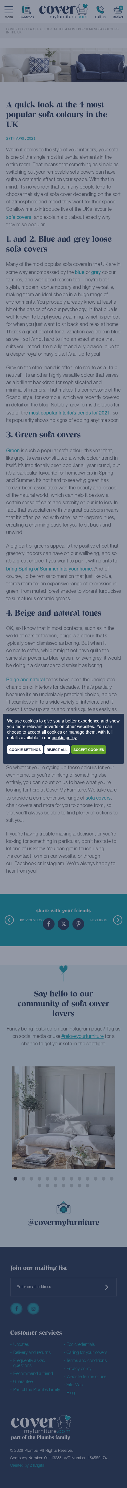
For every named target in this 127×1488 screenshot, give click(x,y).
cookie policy (64, 737)
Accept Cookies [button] (88, 749)
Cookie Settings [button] (25, 749)
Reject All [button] (57, 749)
